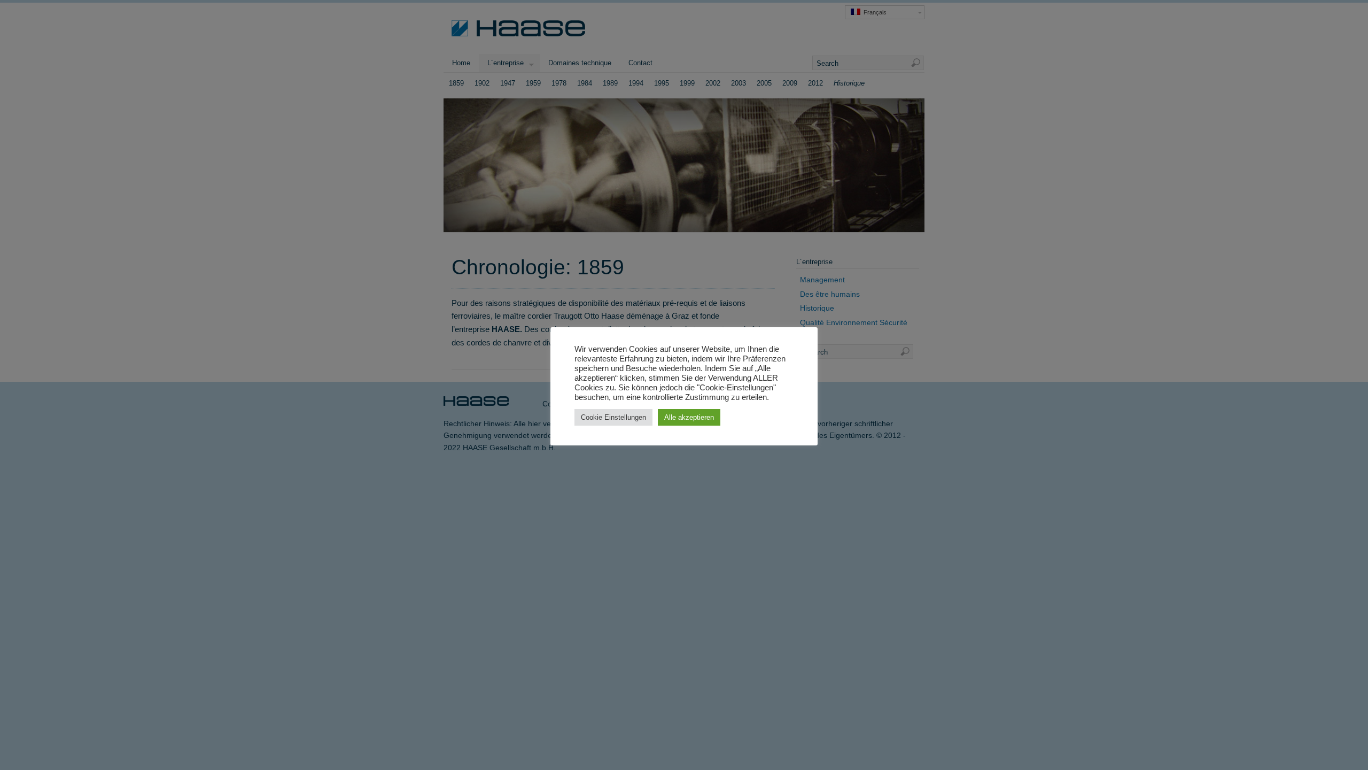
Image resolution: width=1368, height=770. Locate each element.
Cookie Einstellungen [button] (613, 417)
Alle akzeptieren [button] (689, 417)
